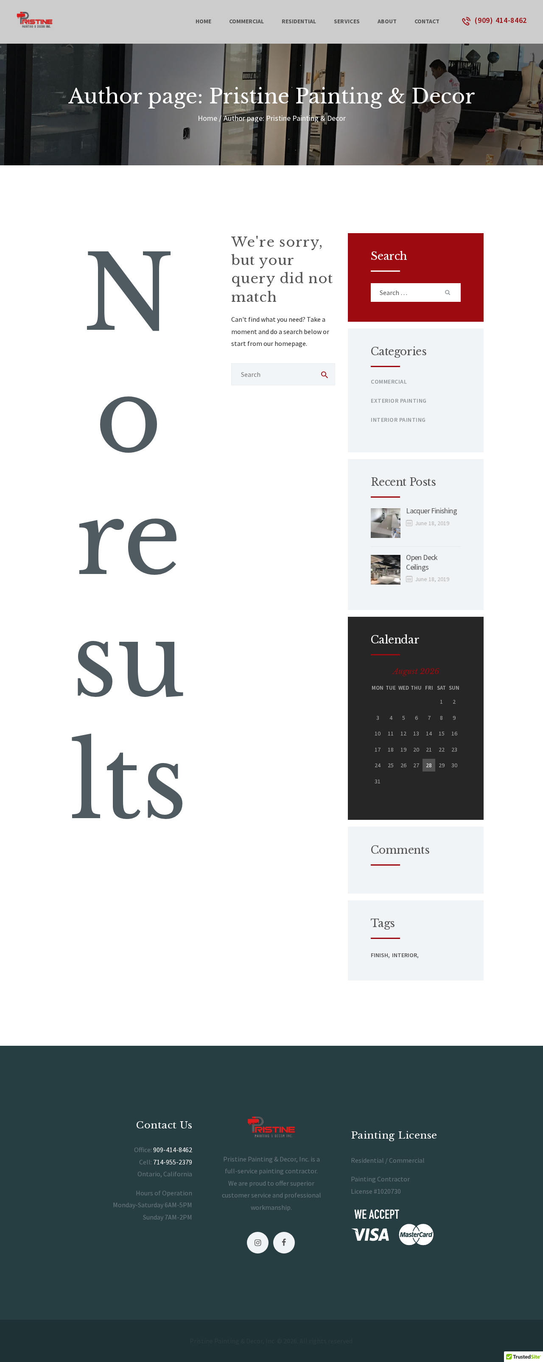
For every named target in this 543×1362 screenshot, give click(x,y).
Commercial (389, 381)
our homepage (284, 343)
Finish (379, 955)
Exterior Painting (399, 400)
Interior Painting (398, 419)
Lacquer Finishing (431, 510)
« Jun (378, 794)
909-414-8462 (172, 1149)
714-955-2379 (172, 1162)
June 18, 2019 (432, 523)
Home (207, 118)
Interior (404, 955)
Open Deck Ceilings (422, 562)
